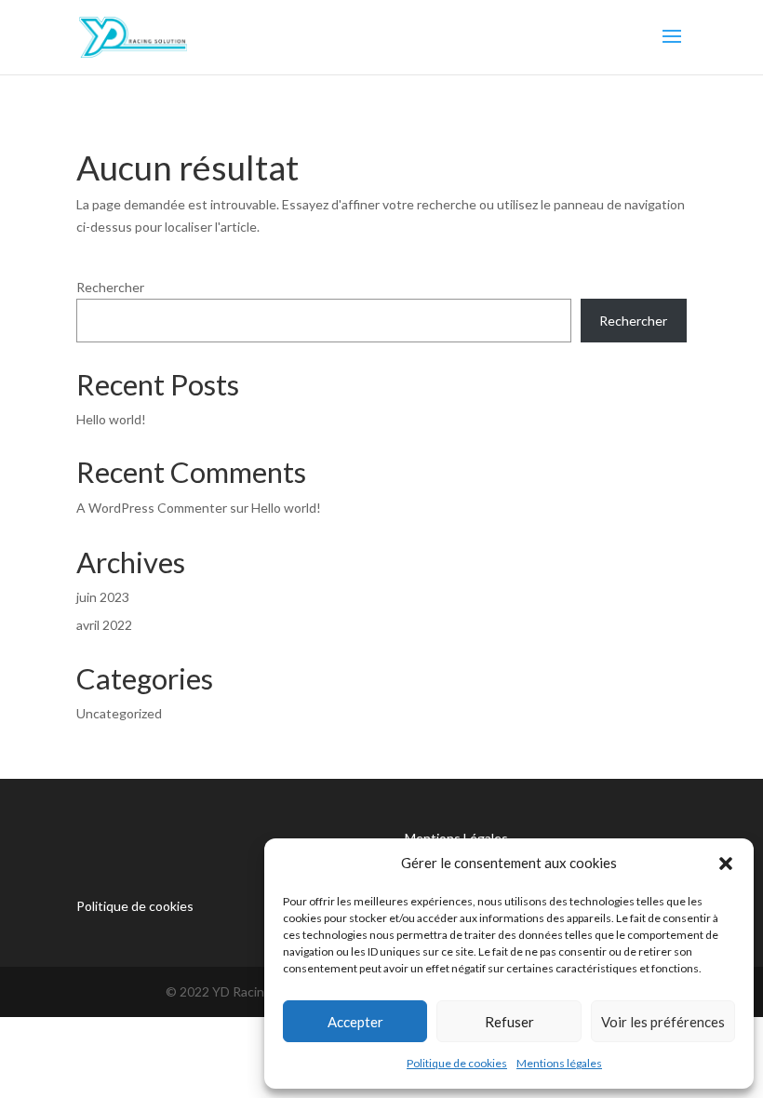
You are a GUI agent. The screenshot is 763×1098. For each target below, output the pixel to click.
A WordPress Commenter (151, 508)
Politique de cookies (457, 1063)
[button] (725, 863)
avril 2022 (104, 625)
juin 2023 (102, 597)
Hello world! (111, 419)
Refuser (509, 1021)
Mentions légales (559, 1063)
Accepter (355, 1021)
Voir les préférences (663, 1021)
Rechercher (110, 287)
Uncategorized (119, 713)
